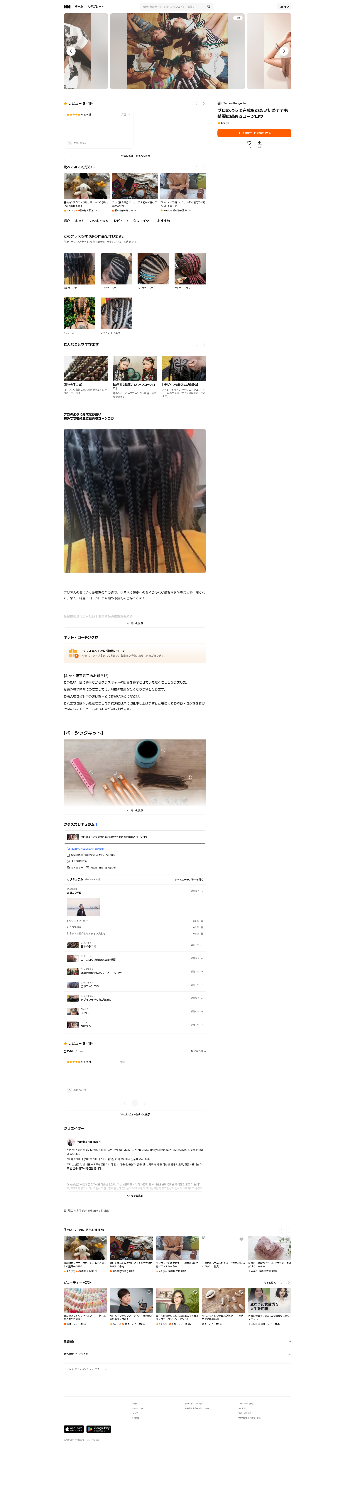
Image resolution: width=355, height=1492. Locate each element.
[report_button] (128, 114)
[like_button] (69, 143)
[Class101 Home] (67, 6)
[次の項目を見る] (204, 345)
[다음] (144, 1103)
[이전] (125, 1103)
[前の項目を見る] (197, 345)
